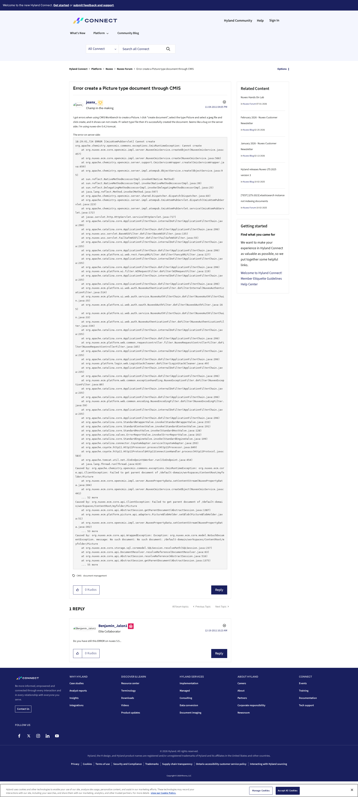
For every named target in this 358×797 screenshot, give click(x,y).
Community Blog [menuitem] (128, 33)
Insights (74, 698)
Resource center (130, 683)
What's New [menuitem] (77, 33)
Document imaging (190, 713)
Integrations (76, 705)
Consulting (186, 698)
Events (303, 683)
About (241, 691)
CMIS (79, 575)
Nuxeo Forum (124, 69)
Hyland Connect (78, 69)
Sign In (274, 20)
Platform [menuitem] (99, 33)
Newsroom (244, 713)
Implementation (189, 683)
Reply (219, 590)
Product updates (130, 713)
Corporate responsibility (251, 705)
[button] (77, 590)
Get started (61, 5)
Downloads (127, 698)
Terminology (128, 691)
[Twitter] (28, 735)
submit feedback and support (93, 5)
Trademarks (152, 764)
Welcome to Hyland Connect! (261, 273)
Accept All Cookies (287, 790)
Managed (185, 691)
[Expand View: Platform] (107, 33)
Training (303, 691)
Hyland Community (238, 20)
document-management (95, 575)
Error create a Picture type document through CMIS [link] (165, 69)
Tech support (306, 705)
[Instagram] (38, 735)
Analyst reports (78, 691)
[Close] (352, 790)
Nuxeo (109, 69)
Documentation (308, 698)
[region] (179, 790)
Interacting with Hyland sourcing (268, 764)
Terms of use (102, 764)
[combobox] (147, 48)
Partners (242, 698)
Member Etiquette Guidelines (261, 278)
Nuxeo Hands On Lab (252, 97)
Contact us (23, 709)
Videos (125, 705)
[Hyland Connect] (95, 20)
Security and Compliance (127, 764)
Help (260, 20)
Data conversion (189, 705)
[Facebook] (19, 735)
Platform (96, 69)
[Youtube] (57, 735)
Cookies (87, 764)
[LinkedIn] (47, 735)
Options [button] (282, 69)
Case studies (77, 683)
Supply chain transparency (177, 764)
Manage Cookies (261, 790)
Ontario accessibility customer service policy (221, 764)
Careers (242, 683)
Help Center (249, 284)
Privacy (75, 764)
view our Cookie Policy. (163, 793)
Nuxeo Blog (248, 129)
